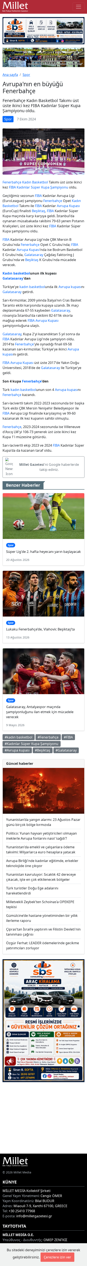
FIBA (12, 187)
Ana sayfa (10, 74)
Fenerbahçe (12, 182)
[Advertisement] (43, 1118)
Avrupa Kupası (68, 205)
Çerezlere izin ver (57, 1257)
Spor (26, 74)
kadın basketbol (32, 286)
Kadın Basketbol (35, 182)
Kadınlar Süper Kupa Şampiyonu (42, 187)
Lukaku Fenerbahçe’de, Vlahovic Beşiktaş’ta (40, 629)
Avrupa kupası (69, 286)
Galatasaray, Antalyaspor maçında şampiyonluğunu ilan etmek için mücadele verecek (39, 711)
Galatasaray (33, 254)
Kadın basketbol (16, 273)
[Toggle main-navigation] (78, 7)
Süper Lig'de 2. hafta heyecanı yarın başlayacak (43, 551)
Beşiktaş (38, 211)
